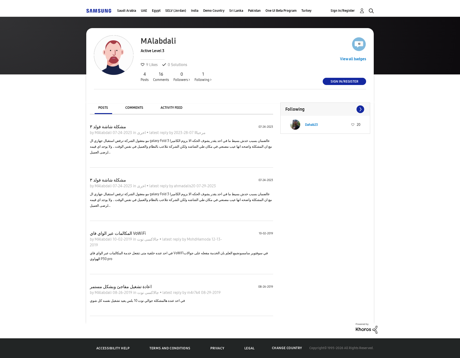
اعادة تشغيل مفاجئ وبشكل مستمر (121, 286)
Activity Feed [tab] (171, 108)
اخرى (142, 132)
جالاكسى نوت (148, 239)
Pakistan (254, 11)
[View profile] (295, 125)
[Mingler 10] (359, 44)
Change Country (287, 348)
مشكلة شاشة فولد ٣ (108, 126)
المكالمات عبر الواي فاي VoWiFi (118, 233)
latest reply (159, 132)
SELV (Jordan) (175, 11)
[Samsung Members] (98, 10)
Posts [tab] (103, 108)
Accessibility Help (113, 348)
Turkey (306, 11)
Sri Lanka (236, 11)
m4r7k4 (194, 292)
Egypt (156, 11)
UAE (144, 11)
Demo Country (213, 11)
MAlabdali (104, 132)
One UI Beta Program (281, 11)
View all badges (353, 59)
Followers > (181, 77)
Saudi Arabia (126, 11)
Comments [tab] (134, 108)
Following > (203, 77)
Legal (249, 348)
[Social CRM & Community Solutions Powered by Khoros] (366, 328)
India (194, 11)
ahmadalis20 (185, 186)
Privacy (217, 348)
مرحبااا (200, 132)
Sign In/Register (343, 11)
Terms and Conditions (170, 348)
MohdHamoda (199, 239)
